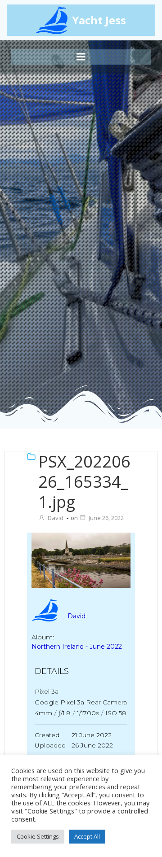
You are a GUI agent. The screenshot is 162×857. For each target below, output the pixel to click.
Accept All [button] (87, 836)
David (55, 518)
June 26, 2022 (106, 518)
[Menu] (81, 57)
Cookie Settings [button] (38, 836)
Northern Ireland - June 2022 (77, 647)
